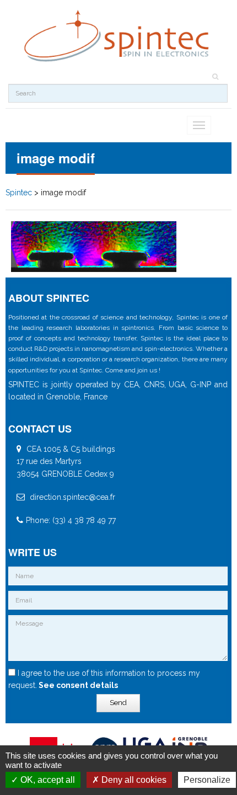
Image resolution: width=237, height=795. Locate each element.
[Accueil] (117, 36)
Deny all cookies (132, 780)
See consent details (77, 685)
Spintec (19, 192)
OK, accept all (46, 780)
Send (118, 702)
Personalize (207, 780)
